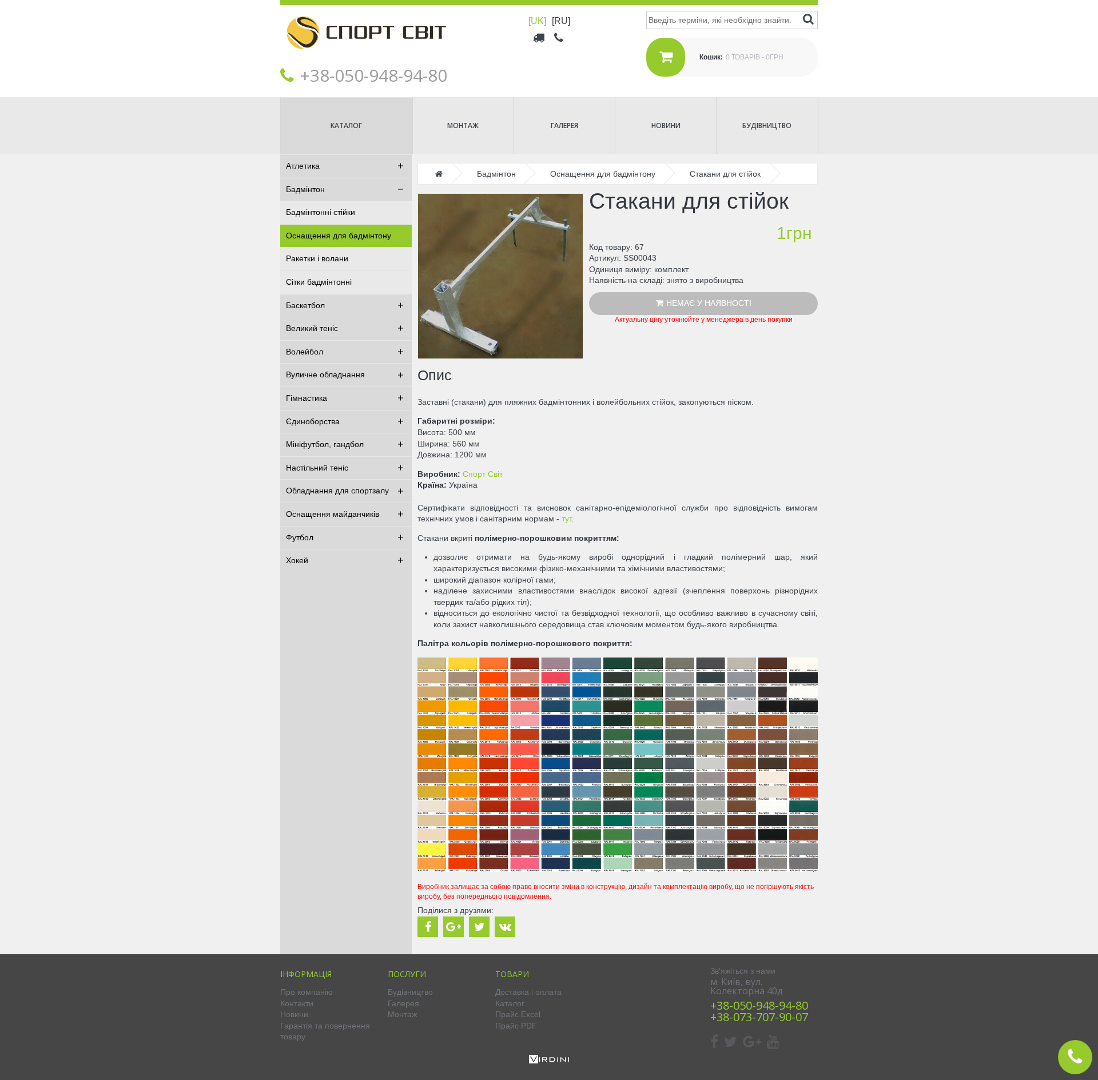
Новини (666, 125)
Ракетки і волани (317, 258)
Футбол (299, 537)
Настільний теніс (317, 467)
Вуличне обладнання (325, 374)
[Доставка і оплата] (539, 37)
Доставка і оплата (528, 992)
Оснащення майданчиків (332, 514)
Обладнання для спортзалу (337, 490)
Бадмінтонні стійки (320, 212)
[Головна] (366, 57)
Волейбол (304, 351)
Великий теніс (312, 328)
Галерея (564, 125)
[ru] (561, 21)
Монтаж (463, 125)
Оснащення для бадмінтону (338, 235)
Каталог (346, 125)
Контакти (296, 1003)
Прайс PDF (516, 1025)
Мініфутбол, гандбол (325, 444)
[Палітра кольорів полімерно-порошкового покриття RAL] (617, 869)
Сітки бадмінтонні (319, 281)
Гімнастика (306, 397)
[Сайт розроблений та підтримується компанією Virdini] (549, 1060)
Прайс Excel (517, 1014)
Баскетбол (305, 305)
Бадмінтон (305, 189)
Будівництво (766, 125)
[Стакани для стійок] (500, 276)
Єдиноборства (313, 421)
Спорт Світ (483, 474)
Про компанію (306, 992)
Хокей (297, 560)
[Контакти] (559, 37)
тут (566, 518)
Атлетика (303, 165)
